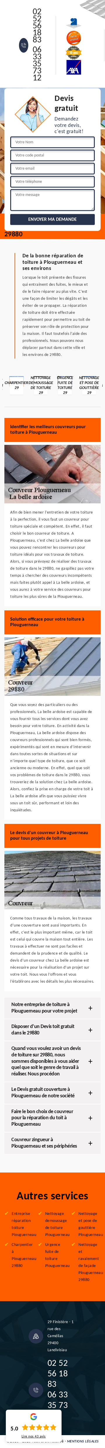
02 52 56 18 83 (37, 26)
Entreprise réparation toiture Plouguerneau (23, 1224)
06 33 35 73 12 (37, 64)
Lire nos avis (34, 1436)
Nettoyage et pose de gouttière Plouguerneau (89, 1224)
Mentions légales (83, 1441)
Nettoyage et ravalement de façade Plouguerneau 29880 (89, 1262)
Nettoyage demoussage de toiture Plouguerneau (56, 1224)
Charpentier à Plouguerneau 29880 (23, 1255)
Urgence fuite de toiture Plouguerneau (56, 1255)
